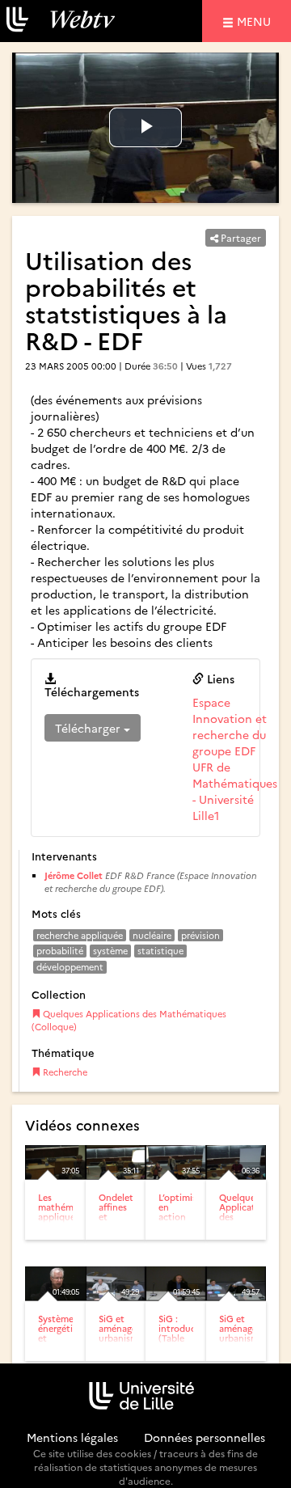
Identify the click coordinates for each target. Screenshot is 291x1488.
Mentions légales (72, 1437)
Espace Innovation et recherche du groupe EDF (229, 726)
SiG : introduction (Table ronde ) (185, 1333)
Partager (239, 237)
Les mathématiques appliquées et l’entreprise (71, 1216)
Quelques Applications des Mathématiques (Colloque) (129, 1020)
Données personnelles (204, 1437)
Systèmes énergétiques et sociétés (65, 1333)
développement (69, 967)
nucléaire (152, 935)
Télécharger (89, 728)
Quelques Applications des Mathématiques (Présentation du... (252, 1221)
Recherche (63, 1072)
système (110, 951)
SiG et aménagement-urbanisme (130, 1328)
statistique (160, 951)
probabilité (59, 951)
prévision (200, 935)
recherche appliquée (79, 935)
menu (256, 20)
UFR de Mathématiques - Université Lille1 (234, 791)
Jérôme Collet (73, 875)
